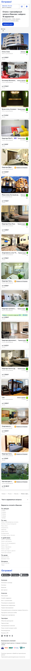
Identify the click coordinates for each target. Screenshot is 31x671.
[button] (10, 7)
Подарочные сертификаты (8, 615)
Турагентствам (5, 623)
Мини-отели (4, 526)
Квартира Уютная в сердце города (7, 281)
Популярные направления (8, 603)
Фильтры (22, 7)
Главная (3, 493)
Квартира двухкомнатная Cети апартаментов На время (9, 340)
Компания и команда (6, 582)
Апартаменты (4, 527)
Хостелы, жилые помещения (8, 524)
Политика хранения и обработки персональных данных (13, 654)
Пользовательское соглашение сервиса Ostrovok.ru (14, 610)
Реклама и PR (4, 633)
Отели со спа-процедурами (8, 543)
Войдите (12, 315)
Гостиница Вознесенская (9, 80)
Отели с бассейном (6, 547)
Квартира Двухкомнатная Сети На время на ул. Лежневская (7, 167)
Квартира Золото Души (9, 368)
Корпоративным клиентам (8, 625)
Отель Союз (6, 52)
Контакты (3, 585)
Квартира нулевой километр (9, 309)
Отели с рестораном (6, 541)
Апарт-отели (4, 531)
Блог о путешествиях (6, 600)
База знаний (4, 595)
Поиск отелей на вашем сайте (9, 628)
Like (3, 397)
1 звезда (3, 517)
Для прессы (4, 590)
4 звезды (3, 512)
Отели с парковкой (6, 539)
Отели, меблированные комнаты (9, 522)
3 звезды (3, 514)
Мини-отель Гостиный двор (11, 195)
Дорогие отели (5, 557)
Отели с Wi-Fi (5, 545)
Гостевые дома (5, 533)
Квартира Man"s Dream (8, 138)
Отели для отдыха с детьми (8, 550)
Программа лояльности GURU (9, 612)
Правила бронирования (7, 607)
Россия (10, 493)
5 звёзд (3, 510)
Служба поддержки (6, 598)
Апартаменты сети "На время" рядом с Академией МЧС (9, 253)
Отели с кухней (5, 548)
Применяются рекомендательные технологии (13, 657)
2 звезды (3, 516)
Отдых (2, 565)
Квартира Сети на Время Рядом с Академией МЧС (7, 454)
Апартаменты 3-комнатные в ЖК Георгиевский (7, 426)
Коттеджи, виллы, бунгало (8, 535)
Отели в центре (5, 563)
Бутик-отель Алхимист (9, 109)
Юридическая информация (8, 605)
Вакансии (3, 587)
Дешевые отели (5, 558)
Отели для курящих (6, 552)
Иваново (16, 493)
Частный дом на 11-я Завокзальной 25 (7, 481)
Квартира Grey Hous (8, 224)
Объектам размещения (7, 621)
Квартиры (3, 529)
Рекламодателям (5, 630)
